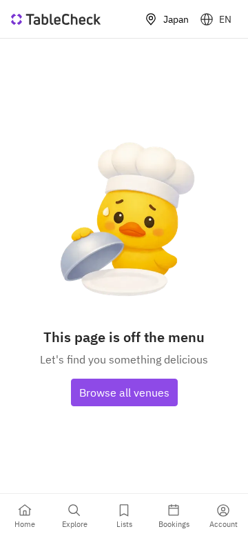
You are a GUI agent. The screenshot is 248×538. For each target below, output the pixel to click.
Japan (176, 19)
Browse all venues (124, 392)
